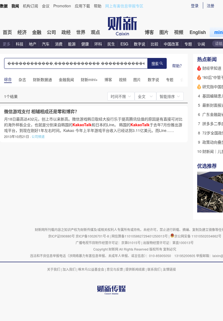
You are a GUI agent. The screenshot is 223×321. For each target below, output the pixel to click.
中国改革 (171, 44)
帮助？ (178, 65)
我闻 (15, 5)
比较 (154, 44)
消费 (59, 44)
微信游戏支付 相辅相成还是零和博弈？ (41, 112)
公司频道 (38, 136)
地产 (32, 44)
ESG (124, 44)
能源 (72, 44)
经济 (22, 32)
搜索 (155, 64)
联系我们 (153, 269)
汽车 (45, 44)
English (198, 32)
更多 (6, 44)
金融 (36, 32)
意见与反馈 (115, 269)
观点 (95, 32)
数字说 (139, 44)
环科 (98, 44)
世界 (80, 32)
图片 (164, 32)
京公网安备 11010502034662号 (197, 236)
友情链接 (169, 269)
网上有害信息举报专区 (124, 5)
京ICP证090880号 (61, 236)
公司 (51, 32)
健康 (85, 44)
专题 (188, 44)
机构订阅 (30, 5)
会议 (45, 5)
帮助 (97, 5)
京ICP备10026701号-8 (93, 236)
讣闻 (201, 44)
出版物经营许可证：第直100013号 (168, 242)
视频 (178, 32)
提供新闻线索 (135, 269)
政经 (66, 32)
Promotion (62, 5)
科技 (19, 44)
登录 (195, 5)
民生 (111, 44)
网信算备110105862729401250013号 (140, 236)
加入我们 (69, 269)
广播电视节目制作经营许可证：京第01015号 (108, 242)
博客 (149, 32)
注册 (210, 5)
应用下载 (82, 5)
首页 (7, 32)
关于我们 (53, 269)
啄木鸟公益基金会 (91, 269)
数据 (4, 5)
